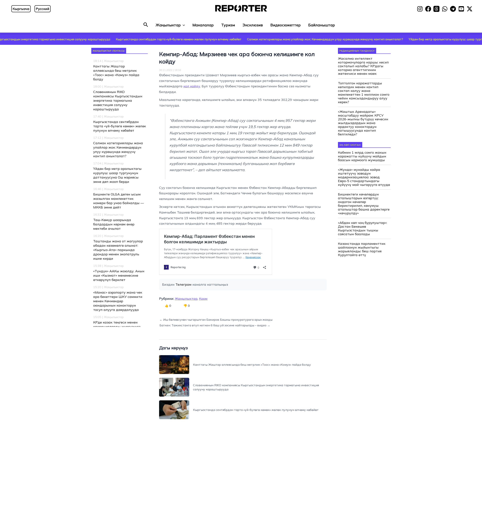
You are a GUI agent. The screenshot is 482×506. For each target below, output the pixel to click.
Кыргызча (21, 9)
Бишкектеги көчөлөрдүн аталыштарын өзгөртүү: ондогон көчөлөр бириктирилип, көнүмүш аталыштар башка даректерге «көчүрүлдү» (364, 203)
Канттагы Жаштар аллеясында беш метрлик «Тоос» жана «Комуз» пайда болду (116, 72)
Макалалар (203, 25)
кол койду (191, 86)
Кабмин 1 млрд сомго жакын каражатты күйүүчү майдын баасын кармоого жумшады (362, 156)
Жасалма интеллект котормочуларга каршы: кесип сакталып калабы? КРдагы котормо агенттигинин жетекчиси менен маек (363, 66)
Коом (203, 298)
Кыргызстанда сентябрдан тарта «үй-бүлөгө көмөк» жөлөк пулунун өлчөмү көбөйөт (150, 39)
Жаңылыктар (168, 25)
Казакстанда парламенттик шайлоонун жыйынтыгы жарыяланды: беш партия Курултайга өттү (361, 249)
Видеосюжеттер (285, 25)
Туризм (228, 25)
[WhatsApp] (445, 9)
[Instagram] (420, 9)
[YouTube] (461, 9)
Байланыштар (321, 25)
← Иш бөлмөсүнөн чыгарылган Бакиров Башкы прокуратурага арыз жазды (215, 319)
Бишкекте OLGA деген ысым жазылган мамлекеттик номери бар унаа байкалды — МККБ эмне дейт (118, 200)
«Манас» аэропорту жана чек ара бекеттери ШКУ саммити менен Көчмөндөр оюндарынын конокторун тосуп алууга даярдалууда (117, 301)
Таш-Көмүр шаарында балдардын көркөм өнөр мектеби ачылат (113, 224)
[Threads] (436, 9)
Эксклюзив (253, 25)
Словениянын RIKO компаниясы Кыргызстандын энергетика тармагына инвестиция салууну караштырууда (117, 100)
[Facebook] (428, 9)
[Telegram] (453, 9)
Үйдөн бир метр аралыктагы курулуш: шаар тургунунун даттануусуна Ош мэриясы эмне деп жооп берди (117, 175)
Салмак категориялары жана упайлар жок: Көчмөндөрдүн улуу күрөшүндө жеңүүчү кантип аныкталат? (297, 39)
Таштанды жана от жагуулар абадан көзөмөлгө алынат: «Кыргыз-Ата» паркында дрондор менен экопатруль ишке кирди (118, 250)
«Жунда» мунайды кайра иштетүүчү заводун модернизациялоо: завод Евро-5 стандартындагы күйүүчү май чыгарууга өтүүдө (364, 177)
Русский (42, 9)
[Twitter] (470, 9)
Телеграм (183, 284)
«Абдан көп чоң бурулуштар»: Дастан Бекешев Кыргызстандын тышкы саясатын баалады (362, 228)
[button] (145, 24)
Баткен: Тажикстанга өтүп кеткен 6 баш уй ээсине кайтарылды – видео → (214, 325)
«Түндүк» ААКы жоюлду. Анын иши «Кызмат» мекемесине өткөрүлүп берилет (118, 275)
